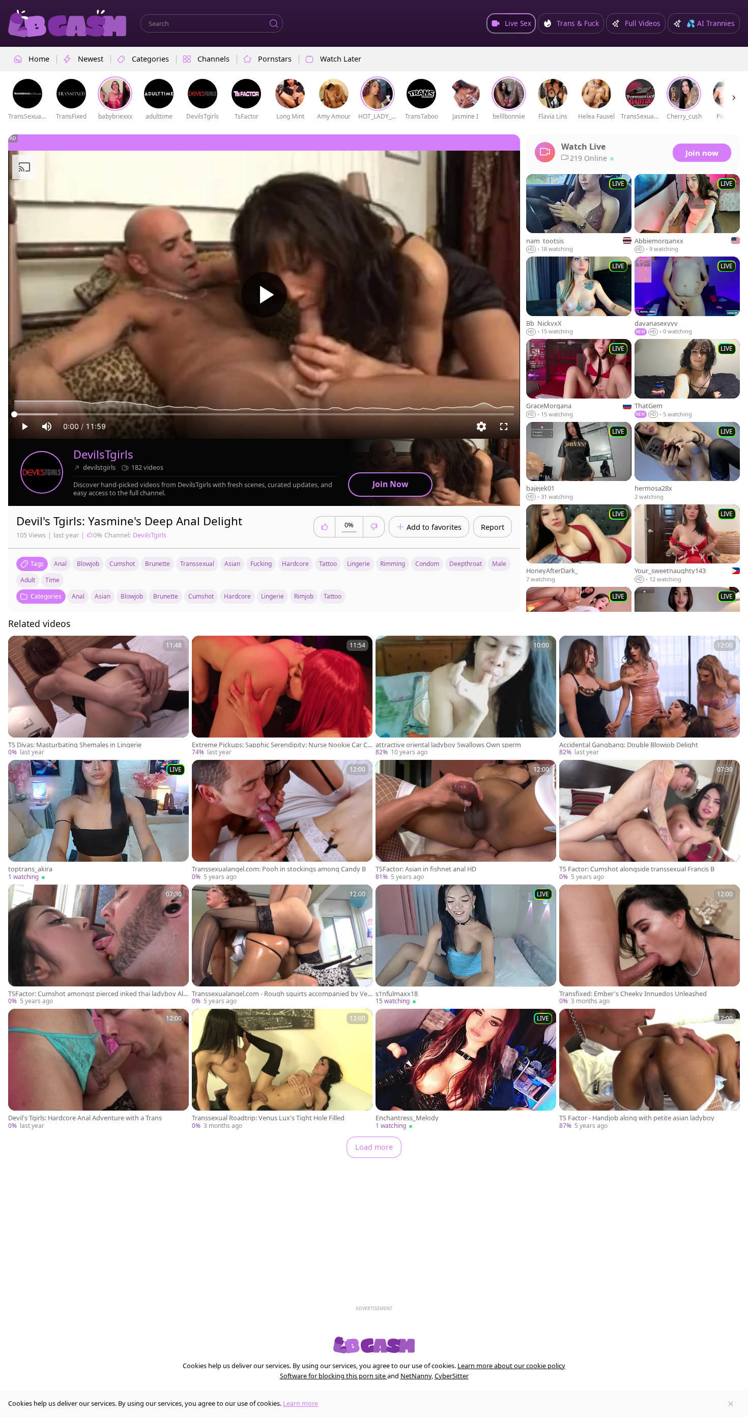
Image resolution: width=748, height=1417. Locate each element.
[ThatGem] (687, 378)
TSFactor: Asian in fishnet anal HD (426, 869)
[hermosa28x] (687, 461)
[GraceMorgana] (578, 378)
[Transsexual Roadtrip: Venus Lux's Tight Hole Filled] (282, 1069)
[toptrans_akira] (98, 820)
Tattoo (332, 596)
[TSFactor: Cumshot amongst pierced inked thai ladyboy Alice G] (98, 945)
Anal (78, 596)
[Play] (264, 295)
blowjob (88, 563)
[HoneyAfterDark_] (578, 544)
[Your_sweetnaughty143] (687, 544)
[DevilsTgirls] (41, 472)
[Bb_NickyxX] (578, 296)
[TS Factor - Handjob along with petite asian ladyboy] (649, 1069)
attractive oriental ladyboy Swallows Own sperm (448, 745)
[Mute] (47, 426)
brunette (157, 563)
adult (27, 580)
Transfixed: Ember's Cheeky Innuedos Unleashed (633, 993)
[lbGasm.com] (67, 23)
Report (492, 527)
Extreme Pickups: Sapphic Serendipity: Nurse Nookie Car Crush (281, 745)
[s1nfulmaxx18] (466, 945)
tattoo (328, 563)
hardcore (295, 563)
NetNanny (415, 1375)
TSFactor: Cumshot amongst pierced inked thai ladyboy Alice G (98, 993)
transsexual (197, 563)
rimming (392, 563)
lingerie (358, 563)
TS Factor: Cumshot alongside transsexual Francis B (636, 869)
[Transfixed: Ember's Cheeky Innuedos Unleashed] (649, 945)
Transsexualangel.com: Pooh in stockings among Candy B (279, 869)
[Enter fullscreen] (504, 426)
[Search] (273, 23)
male (499, 563)
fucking (261, 563)
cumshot (122, 563)
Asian (102, 596)
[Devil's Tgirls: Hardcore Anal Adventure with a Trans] (98, 1069)
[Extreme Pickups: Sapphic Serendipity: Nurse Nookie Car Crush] (282, 696)
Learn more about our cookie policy (511, 1365)
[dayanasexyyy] (687, 296)
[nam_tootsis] (578, 213)
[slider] (264, 414)
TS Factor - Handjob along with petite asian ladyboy (636, 1118)
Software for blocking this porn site (333, 1375)
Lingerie (272, 596)
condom (427, 563)
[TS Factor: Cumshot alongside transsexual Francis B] (649, 820)
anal (60, 563)
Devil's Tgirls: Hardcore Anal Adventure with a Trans (85, 1118)
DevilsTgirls (103, 454)
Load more (374, 1147)
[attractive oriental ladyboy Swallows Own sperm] (466, 696)
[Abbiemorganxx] (687, 213)
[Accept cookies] (731, 1404)
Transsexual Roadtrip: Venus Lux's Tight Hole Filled (268, 1118)
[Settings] (481, 426)
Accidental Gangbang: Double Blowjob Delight (628, 745)
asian (232, 563)
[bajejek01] (578, 461)
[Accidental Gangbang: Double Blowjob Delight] (649, 696)
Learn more (300, 1403)
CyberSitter (452, 1375)
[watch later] (20, 648)
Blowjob (132, 596)
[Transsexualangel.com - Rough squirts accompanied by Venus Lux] (282, 945)
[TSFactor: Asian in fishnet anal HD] (466, 820)
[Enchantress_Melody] (466, 1069)
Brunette (165, 596)
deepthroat (465, 563)
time (52, 580)
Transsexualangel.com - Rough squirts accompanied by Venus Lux (281, 993)
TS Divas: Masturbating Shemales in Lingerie (74, 745)
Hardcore (237, 596)
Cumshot (201, 596)
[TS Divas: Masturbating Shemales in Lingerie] (98, 696)
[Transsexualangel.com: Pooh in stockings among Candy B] (282, 820)
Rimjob (303, 596)
